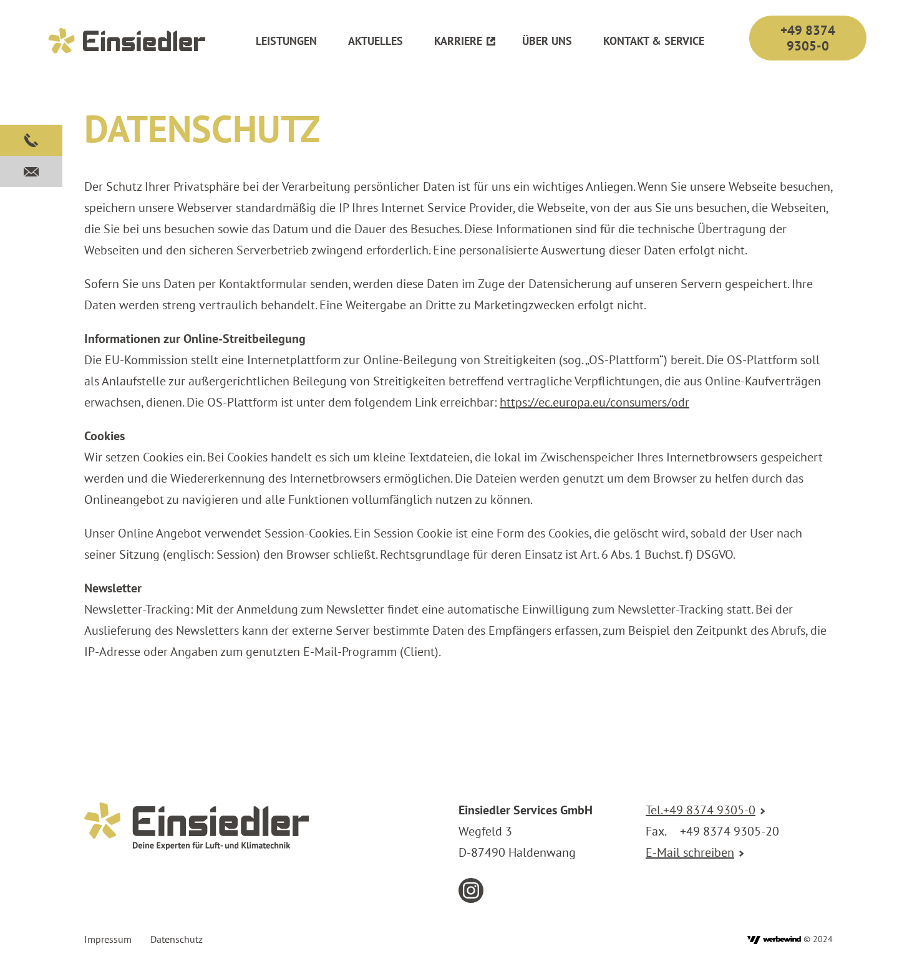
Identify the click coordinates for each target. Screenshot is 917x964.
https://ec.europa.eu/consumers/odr (594, 402)
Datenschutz (176, 939)
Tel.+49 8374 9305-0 (700, 810)
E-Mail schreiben (690, 852)
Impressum (108, 939)
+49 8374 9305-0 (807, 38)
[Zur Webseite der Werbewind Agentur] (774, 939)
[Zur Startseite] (127, 40)
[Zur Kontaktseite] (31, 171)
